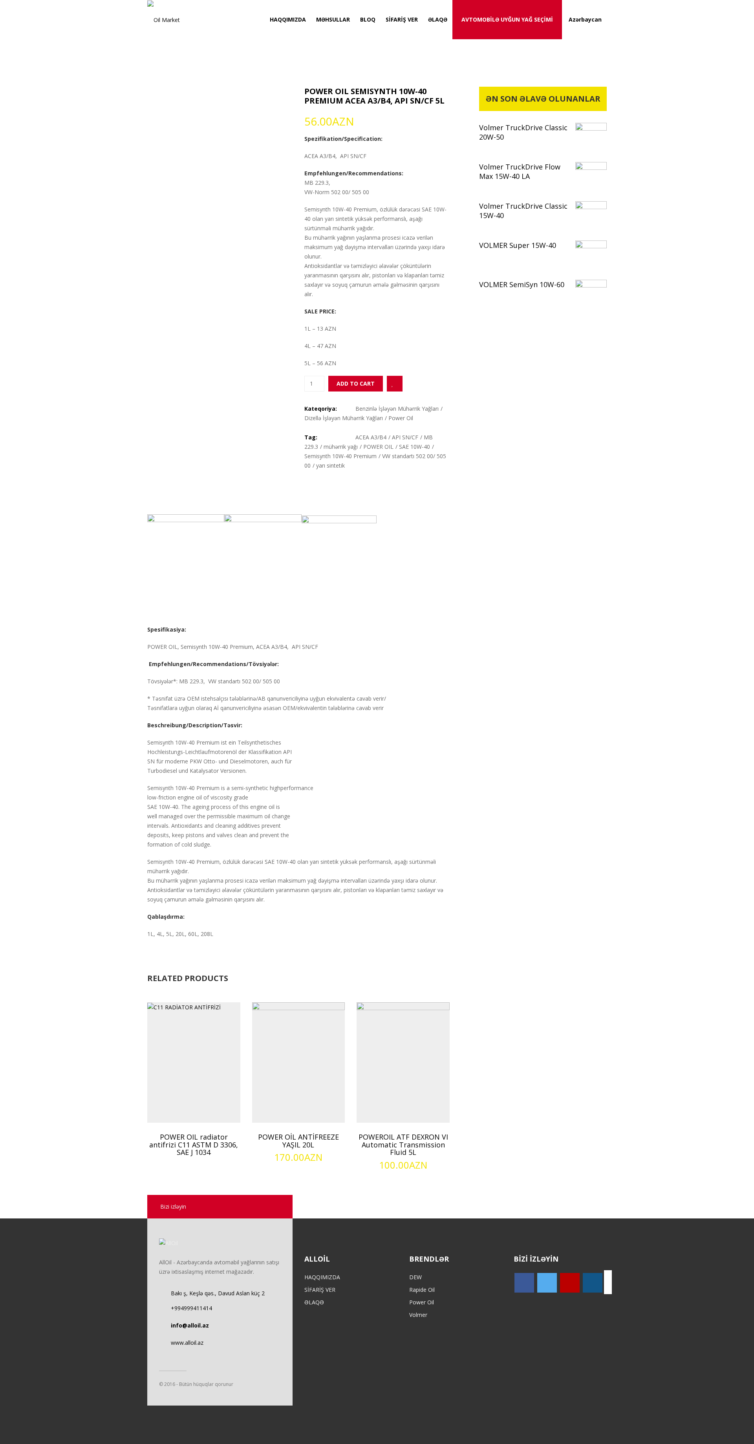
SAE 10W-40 (414, 446)
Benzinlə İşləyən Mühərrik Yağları (397, 408)
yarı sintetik (330, 465)
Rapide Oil (422, 1289)
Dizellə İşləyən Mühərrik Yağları (343, 418)
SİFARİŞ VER (402, 19)
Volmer (418, 1314)
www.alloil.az (187, 1342)
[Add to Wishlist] (395, 384)
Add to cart (356, 383)
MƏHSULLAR (333, 19)
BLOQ (367, 19)
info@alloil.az (190, 1325)
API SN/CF (405, 437)
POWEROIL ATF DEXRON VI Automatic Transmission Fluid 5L (403, 1144)
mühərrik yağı (341, 446)
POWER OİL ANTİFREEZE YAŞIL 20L (298, 1140)
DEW (415, 1277)
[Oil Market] (163, 20)
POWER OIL (378, 446)
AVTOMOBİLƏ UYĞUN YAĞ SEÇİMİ (507, 19)
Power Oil (400, 418)
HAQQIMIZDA (288, 19)
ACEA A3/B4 (370, 437)
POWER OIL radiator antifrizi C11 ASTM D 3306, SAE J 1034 (193, 1144)
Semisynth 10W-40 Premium (340, 456)
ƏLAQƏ (437, 19)
